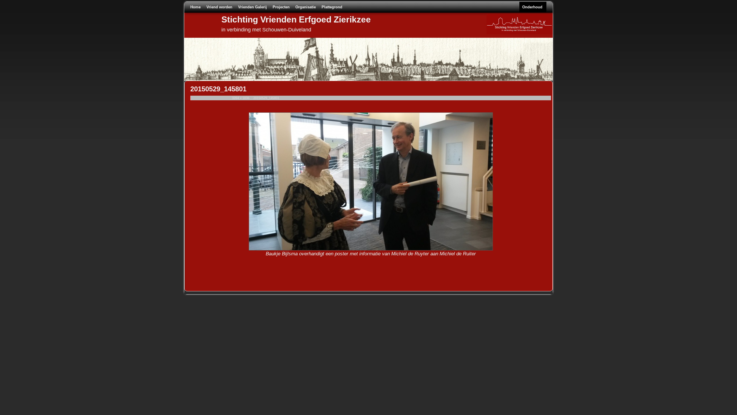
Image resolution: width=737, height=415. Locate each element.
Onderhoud (532, 7)
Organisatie (305, 7)
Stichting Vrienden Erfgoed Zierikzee (296, 19)
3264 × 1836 (240, 98)
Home (195, 7)
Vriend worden (219, 7)
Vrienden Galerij (252, 7)
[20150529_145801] (370, 181)
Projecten (281, 7)
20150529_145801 (266, 98)
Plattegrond (332, 7)
